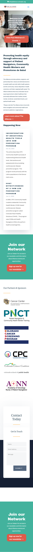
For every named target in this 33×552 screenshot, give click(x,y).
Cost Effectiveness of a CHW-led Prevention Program (15, 188)
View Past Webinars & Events (15, 39)
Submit (19, 468)
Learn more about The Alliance (14, 117)
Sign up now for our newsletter (15, 267)
